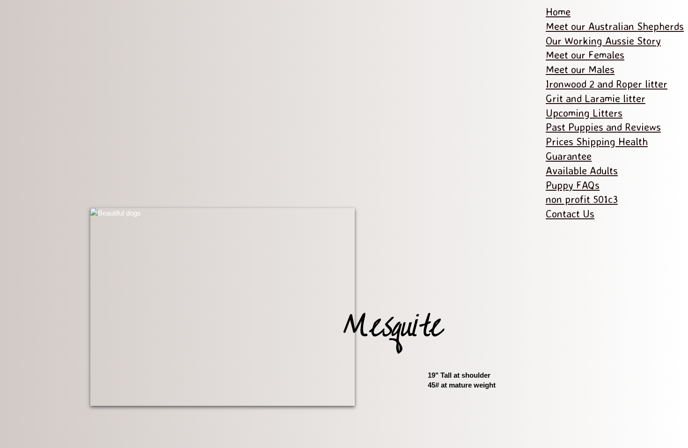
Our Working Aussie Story (603, 40)
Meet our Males (580, 69)
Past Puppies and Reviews (603, 126)
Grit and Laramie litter (595, 98)
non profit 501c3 (582, 199)
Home (558, 11)
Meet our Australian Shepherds (615, 26)
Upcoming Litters (584, 112)
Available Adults (582, 170)
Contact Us (570, 213)
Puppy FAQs (573, 185)
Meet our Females (585, 54)
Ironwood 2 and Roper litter (606, 83)
